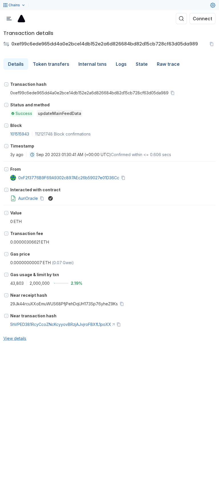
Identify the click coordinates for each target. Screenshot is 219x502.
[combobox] (32, 155)
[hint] (6, 84)
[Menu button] (9, 18)
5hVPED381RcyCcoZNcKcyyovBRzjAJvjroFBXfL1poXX (60, 324)
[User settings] (213, 5)
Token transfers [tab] (51, 64)
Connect (202, 18)
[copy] (213, 44)
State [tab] (142, 64)
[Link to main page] (21, 18)
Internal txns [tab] (92, 64)
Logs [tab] (121, 64)
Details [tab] (16, 64)
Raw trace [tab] (168, 64)
